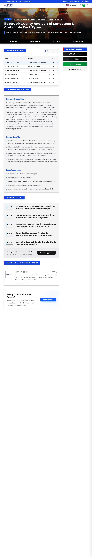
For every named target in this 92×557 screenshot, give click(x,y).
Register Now (48, 300)
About (65, 1)
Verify (54, 272)
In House (70, 1)
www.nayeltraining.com (23, 283)
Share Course (76, 69)
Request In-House (76, 59)
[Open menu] (87, 5)
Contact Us (76, 64)
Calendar (77, 1)
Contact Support (45, 253)
